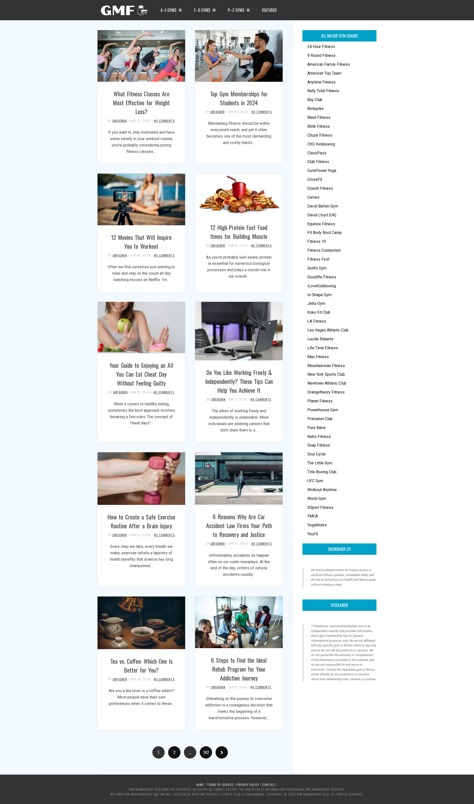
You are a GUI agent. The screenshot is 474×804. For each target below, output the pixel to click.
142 (206, 752)
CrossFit (314, 179)
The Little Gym (319, 463)
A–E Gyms (168, 10)
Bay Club (314, 99)
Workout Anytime (322, 489)
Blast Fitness (318, 117)
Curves (313, 197)
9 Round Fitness (321, 55)
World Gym (316, 498)
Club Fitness (318, 161)
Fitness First (318, 259)
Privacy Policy (248, 785)
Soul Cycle (316, 454)
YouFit (312, 534)
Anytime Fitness (321, 82)
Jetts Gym (316, 303)
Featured (269, 10)
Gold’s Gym (317, 268)
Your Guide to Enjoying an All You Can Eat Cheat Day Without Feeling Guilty (141, 374)
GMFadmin (119, 121)
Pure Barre (316, 427)
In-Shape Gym (319, 294)
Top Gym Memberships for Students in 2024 (239, 98)
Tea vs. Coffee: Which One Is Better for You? (141, 665)
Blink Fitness (318, 126)
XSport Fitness (320, 507)
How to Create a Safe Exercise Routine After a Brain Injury (141, 521)
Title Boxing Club (321, 472)
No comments (164, 121)
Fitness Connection (324, 250)
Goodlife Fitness (321, 277)
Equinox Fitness (321, 224)
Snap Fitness (318, 445)
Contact (269, 785)
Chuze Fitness (319, 135)
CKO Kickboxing (321, 144)
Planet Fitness (320, 401)
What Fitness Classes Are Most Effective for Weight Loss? (141, 102)
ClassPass (316, 153)
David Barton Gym (322, 206)
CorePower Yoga (321, 170)
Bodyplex (315, 108)
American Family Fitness (328, 64)
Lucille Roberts (320, 339)
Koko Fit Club (318, 312)
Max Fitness (318, 356)
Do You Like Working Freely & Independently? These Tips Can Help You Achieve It (239, 381)
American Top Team (324, 73)
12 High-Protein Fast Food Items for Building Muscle (238, 232)
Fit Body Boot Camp (324, 232)
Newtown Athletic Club (326, 383)
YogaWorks (317, 525)
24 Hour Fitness (321, 46)
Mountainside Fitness (326, 365)
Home (200, 785)
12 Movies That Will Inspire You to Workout (141, 241)
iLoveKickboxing (321, 286)
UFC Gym (315, 480)
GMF (123, 11)
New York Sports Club (326, 374)
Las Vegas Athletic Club (328, 330)
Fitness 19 (316, 241)
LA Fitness (316, 321)
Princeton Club (320, 418)
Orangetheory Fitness (326, 392)
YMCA (312, 516)
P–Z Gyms (236, 10)
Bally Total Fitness (323, 90)
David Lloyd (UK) (321, 215)
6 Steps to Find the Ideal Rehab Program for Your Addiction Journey (239, 669)
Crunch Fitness (320, 188)
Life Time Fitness (322, 348)
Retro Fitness (319, 436)
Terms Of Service (220, 785)
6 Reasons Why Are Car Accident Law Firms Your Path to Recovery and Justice (239, 525)
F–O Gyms (202, 10)
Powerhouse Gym (322, 410)
